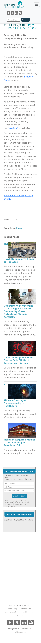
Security (20, 228)
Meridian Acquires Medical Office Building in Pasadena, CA (20, 442)
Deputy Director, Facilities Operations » (19, 520)
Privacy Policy (15, 504)
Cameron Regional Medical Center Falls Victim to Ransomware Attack (20, 360)
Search (25, 20)
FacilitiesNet (14, 128)
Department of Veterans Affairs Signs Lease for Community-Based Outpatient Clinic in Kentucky (18, 311)
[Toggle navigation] (37, 4)
